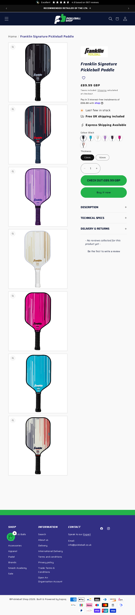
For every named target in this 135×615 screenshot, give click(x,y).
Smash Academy (17, 568)
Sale (10, 573)
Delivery (43, 545)
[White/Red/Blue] (83, 145)
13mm (87, 157)
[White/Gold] (97, 138)
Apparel (12, 551)
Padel (11, 557)
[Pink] (119, 138)
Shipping (102, 90)
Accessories (15, 545)
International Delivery (50, 551)
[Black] (83, 138)
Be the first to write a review (104, 251)
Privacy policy (46, 562)
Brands (12, 562)
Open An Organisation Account (50, 579)
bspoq (62, 599)
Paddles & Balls (17, 534)
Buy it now (104, 192)
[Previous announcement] (6, 8)
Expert (87, 534)
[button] (6, 19)
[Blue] (90, 138)
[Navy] (112, 138)
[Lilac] (105, 138)
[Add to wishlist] (83, 78)
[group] (67, 8)
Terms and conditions (50, 557)
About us (43, 540)
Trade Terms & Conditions (46, 570)
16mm (102, 157)
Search (42, 534)
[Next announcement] (128, 8)
